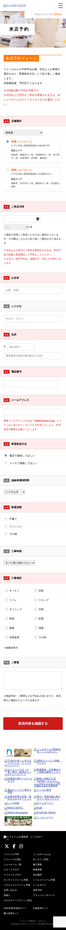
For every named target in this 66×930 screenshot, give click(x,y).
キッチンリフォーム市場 (16, 880)
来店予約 (37, 890)
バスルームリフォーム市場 (17, 885)
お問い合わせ (10, 890)
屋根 (11, 627)
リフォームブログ (12, 874)
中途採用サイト (40, 908)
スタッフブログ (11, 869)
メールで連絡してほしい (23, 463)
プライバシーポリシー (44, 895)
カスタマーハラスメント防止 (18, 900)
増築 (41, 627)
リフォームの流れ (12, 859)
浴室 (41, 590)
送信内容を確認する (33, 723)
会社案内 (37, 874)
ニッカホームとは (42, 854)
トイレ (13, 599)
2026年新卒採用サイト (15, 908)
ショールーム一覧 (12, 864)
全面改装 (14, 637)
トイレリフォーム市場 (44, 880)
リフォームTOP (11, 854)
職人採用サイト (11, 913)
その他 (13, 533)
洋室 (41, 609)
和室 (11, 618)
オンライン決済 (40, 859)
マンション (15, 526)
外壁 (41, 618)
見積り (7, 895)
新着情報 (37, 869)
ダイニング (15, 609)
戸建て (13, 518)
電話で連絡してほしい (22, 455)
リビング (43, 599)
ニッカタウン (39, 885)
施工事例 (37, 864)
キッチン (14, 590)
